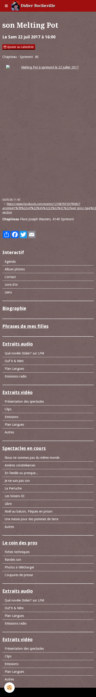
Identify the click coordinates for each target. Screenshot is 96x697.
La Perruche (13, 488)
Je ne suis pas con (17, 481)
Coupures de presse (19, 575)
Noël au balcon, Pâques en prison (28, 511)
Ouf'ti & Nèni (14, 361)
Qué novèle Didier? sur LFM (24, 353)
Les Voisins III (14, 496)
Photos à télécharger (19, 567)
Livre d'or (11, 284)
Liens (8, 292)
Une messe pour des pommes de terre (31, 519)
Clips (8, 409)
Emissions (11, 417)
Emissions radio (16, 376)
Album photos (15, 269)
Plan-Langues (14, 369)
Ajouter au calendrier (20, 47)
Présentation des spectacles (24, 401)
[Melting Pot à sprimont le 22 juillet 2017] (48, 129)
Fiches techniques (17, 552)
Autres (9, 432)
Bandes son (13, 559)
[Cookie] (9, 687)
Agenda (10, 261)
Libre (8, 504)
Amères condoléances (20, 465)
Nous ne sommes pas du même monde (32, 457)
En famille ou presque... (21, 473)
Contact (10, 277)
